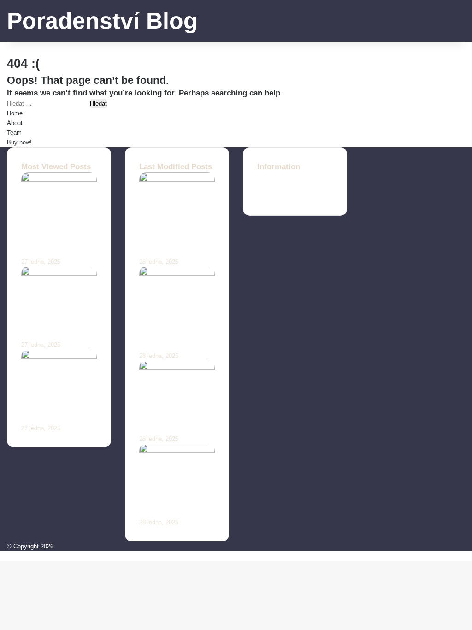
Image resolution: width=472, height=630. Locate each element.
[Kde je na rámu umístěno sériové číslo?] (177, 179)
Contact (267, 177)
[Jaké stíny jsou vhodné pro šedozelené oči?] (59, 179)
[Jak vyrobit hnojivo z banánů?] (59, 273)
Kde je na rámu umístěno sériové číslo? (170, 240)
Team (14, 132)
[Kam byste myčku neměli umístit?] (177, 367)
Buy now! (19, 142)
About (15, 122)
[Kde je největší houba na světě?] (177, 450)
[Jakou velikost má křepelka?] (59, 356)
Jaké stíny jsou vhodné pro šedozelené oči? (50, 240)
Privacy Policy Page (284, 196)
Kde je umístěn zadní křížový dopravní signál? (170, 334)
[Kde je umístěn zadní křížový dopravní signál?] (177, 273)
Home (15, 113)
